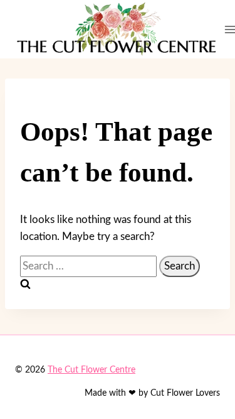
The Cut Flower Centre (91, 370)
